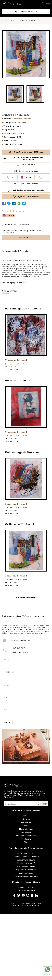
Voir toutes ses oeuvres (26, 597)
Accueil (4, 20)
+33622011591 (18, 648)
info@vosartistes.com (20, 640)
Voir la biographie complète (15, 283)
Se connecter (26, 237)
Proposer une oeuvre (26, 866)
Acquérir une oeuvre (26, 860)
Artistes (26, 816)
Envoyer (7, 722)
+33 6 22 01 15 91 (26, 887)
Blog (26, 842)
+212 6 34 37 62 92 (26, 891)
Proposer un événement (26, 870)
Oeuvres (13, 20)
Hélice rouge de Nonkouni (23, 453)
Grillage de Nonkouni (19, 524)
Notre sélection (26, 829)
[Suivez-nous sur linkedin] (14, 203)
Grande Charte (32, 905)
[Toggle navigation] (48, 4)
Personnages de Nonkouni (23, 309)
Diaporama (26, 822)
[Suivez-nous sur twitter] (24, 203)
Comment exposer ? (26, 863)
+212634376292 (19, 652)
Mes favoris (26, 839)
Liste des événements (26, 836)
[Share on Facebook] (4, 203)
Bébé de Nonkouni (17, 381)
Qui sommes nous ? (26, 853)
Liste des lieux (26, 832)
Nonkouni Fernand (22, 119)
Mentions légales (26, 873)
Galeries (26, 826)
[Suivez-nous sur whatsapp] (19, 203)
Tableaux (22, 123)
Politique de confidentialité (26, 876)
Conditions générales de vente (26, 857)
